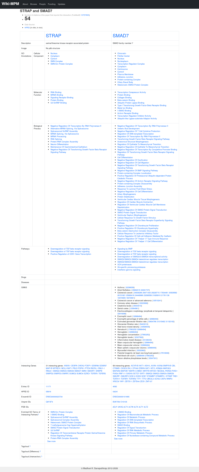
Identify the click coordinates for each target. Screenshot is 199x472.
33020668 (143, 303)
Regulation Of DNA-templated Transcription (135, 133)
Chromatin (121, 53)
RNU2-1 (49, 370)
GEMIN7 (103, 365)
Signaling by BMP (125, 248)
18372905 (121, 297)
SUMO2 (72, 373)
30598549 (145, 326)
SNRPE (65, 373)
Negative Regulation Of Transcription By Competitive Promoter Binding (147, 149)
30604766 (152, 321)
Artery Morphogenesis (126, 194)
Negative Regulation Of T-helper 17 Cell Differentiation (140, 241)
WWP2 (169, 378)
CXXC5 (124, 368)
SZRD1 (87, 373)
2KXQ (120, 406)
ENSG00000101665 (121, 396)
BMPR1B (167, 365)
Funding (52, 4)
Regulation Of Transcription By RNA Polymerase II (138, 136)
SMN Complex (57, 61)
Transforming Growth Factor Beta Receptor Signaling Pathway (143, 139)
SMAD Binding (123, 425)
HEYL (152, 368)
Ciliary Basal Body (125, 82)
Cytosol (54, 58)
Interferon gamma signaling (128, 269)
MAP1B (49, 368)
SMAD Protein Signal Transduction (132, 212)
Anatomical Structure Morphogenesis (133, 141)
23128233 (147, 339)
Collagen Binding (124, 97)
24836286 (138, 292)
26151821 (121, 295)
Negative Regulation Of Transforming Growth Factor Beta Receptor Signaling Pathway (79, 150)
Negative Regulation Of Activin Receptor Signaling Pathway (142, 181)
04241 (115, 391)
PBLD (75, 368)
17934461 (164, 292)
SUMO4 (80, 373)
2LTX (136, 406)
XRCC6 (116, 381)
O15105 (123, 401)
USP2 (163, 378)
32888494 (137, 316)
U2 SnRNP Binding (59, 102)
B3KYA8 (116, 401)
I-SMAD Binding (124, 110)
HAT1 (147, 368)
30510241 (157, 300)
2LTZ (146, 406)
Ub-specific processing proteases (131, 267)
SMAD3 (63, 370)
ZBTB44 (136, 381)
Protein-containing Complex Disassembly (134, 183)
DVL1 (129, 368)
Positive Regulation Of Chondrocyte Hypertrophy (137, 228)
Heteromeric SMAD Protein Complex (132, 84)
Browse (33, 4)
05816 (48, 391)
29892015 (136, 290)
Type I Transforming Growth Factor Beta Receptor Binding (141, 105)
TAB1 (175, 376)
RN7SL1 (94, 368)
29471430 (147, 292)
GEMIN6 (95, 365)
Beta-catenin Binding (126, 100)
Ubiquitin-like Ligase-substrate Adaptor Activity (137, 118)
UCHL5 (157, 378)
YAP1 (122, 381)
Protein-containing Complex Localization (134, 173)
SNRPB (99, 370)
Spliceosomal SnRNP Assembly (64, 131)
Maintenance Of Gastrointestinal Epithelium (69, 146)
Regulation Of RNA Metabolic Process (133, 430)
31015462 (161, 321)
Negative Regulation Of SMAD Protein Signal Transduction (142, 209)
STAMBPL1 (160, 376)
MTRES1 (57, 368)
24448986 (139, 295)
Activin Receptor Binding (127, 113)
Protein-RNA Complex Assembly (64, 141)
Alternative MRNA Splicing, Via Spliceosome (69, 128)
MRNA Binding (57, 94)
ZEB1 (142, 381)
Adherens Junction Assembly (129, 186)
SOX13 (132, 376)
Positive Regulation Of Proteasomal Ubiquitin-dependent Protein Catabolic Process (144, 177)
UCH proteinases (124, 264)
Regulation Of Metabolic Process (131, 417)
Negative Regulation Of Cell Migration (133, 162)
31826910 (156, 295)
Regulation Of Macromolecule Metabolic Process (138, 414)
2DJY (115, 406)
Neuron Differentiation (60, 144)
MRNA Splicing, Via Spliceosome (65, 133)
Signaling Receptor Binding (62, 97)
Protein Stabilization (125, 196)
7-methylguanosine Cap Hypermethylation (68, 425)
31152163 (170, 321)
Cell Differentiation (125, 157)
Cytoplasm (55, 56)
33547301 (153, 358)
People (42, 4)
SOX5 (138, 376)
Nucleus (54, 53)
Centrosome (122, 69)
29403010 (137, 305)
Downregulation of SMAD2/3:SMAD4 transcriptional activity (142, 256)
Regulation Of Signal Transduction (131, 427)
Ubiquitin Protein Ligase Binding (130, 102)
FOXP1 (88, 365)
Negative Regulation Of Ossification (132, 160)
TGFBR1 (94, 373)
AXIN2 (160, 365)
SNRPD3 (58, 373)
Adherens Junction (125, 76)
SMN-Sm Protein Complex (62, 63)
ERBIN (142, 368)
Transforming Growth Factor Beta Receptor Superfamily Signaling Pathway (144, 221)
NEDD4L (161, 370)
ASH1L (147, 365)
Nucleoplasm (122, 61)
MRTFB (146, 370)
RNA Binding (56, 92)
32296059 (130, 287)
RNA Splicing (56, 139)
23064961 (134, 308)
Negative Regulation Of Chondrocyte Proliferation (138, 225)
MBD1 (139, 370)
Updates (61, 4)
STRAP (53, 35)
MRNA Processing (58, 136)
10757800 (85, 15)
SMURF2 (125, 376)
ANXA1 (67, 365)
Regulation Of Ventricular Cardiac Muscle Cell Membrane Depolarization (141, 206)
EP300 (135, 368)
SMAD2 (56, 370)
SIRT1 (142, 373)
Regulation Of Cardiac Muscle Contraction (135, 202)
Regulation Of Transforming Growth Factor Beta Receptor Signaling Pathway (145, 153)
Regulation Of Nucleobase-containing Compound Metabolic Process (146, 435)
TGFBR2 (102, 373)
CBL (173, 365)
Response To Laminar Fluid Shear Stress (134, 188)
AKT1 (141, 365)
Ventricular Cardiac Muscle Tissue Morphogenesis (138, 199)
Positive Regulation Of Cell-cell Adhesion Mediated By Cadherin (144, 236)
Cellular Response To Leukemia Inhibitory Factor (137, 233)
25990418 (130, 295)
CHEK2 (81, 365)
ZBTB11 (128, 381)
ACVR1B (135, 365)
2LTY (141, 406)
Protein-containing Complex (129, 79)
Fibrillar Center (123, 56)
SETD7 (136, 373)
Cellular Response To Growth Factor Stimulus (136, 217)
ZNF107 (149, 381)
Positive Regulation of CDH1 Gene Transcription (71, 254)
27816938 (164, 352)
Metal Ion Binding (124, 108)
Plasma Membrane (125, 74)
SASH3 (129, 373)
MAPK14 (133, 370)
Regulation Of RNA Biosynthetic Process (134, 422)
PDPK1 (81, 368)
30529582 (173, 292)
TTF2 (144, 378)
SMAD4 (163, 373)
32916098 (121, 313)
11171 (48, 386)
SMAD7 (121, 35)
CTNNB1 (116, 368)
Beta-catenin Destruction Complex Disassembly (137, 230)
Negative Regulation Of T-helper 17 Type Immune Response (142, 238)
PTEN (87, 368)
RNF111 (122, 373)
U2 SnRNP (55, 430)
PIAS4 (115, 373)
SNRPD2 (49, 373)
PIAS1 (174, 370)
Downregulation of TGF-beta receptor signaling (70, 248)
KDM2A (159, 368)
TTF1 (139, 378)
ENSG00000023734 (54, 396)
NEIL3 (64, 368)
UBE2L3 (150, 378)
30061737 (145, 290)
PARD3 (168, 370)
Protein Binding (57, 100)
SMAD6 (70, 370)
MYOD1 (153, 370)
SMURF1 (91, 370)
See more (51, 441)
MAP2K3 (167, 368)
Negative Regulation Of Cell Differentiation (135, 191)
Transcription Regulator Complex (131, 63)
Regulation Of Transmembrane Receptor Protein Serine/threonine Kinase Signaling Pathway (78, 434)
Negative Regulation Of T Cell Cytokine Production (138, 131)
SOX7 (143, 376)
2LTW (130, 406)
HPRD (27, 27)
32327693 (139, 337)
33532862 (141, 350)
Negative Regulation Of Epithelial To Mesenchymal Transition (143, 146)
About (25, 4)
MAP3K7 (124, 370)
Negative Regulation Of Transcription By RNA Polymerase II (76, 125)
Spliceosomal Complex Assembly (65, 419)
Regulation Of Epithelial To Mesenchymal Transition (139, 144)
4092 (115, 386)
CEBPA (74, 365)
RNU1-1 (101, 368)
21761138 (165, 295)
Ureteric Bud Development (128, 128)
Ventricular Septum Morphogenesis (132, 215)
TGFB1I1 (116, 378)
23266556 (148, 295)
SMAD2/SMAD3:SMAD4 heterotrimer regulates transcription (142, 259)
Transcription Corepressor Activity (131, 92)
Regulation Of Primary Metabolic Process (134, 432)
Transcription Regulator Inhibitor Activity (134, 115)
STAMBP (151, 376)
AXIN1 (154, 365)
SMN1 (84, 370)
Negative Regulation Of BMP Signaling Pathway (137, 170)
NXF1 (69, 368)
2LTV (126, 406)
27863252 (132, 329)
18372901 (130, 297)
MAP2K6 (116, 370)
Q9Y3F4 (49, 401)
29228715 (155, 292)
